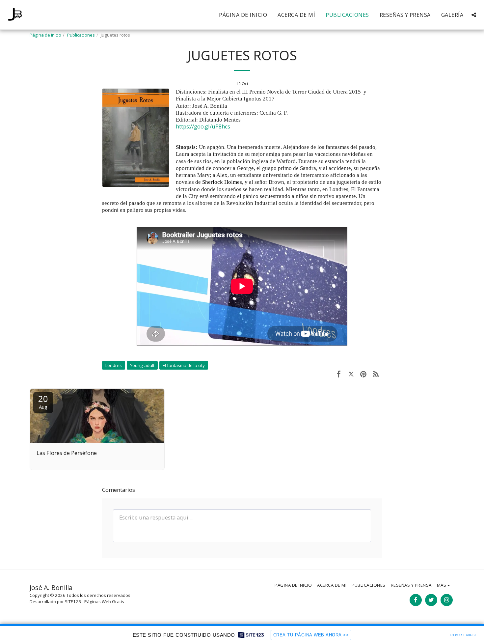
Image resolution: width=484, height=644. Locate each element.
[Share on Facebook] (339, 373)
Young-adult (142, 365)
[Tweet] (351, 373)
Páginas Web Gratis (104, 601)
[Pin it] (363, 373)
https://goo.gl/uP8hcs (203, 126)
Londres (113, 365)
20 (43, 401)
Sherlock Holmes (222, 182)
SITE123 (73, 601)
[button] (474, 14)
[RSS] (376, 373)
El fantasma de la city (184, 365)
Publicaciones (81, 35)
